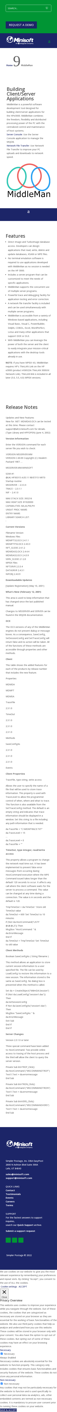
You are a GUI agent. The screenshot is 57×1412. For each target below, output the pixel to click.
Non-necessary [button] (8, 1379)
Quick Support (25, 1224)
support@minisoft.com (19, 1178)
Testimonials (13, 1194)
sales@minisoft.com (17, 1174)
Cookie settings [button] (9, 1286)
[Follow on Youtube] (20, 1240)
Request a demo (21, 25)
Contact (10, 1190)
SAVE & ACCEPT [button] (8, 1410)
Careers (10, 1201)
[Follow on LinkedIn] (8, 1240)
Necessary (9, 1353)
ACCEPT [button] (23, 1286)
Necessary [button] (5, 1350)
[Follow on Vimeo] (14, 1240)
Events (9, 1197)
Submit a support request (20, 1230)
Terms (9, 1205)
